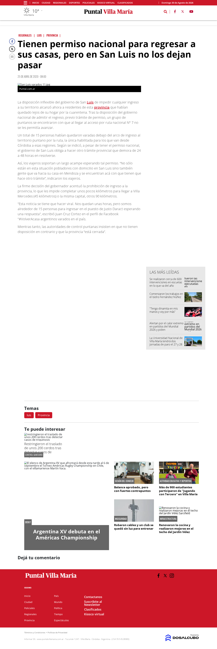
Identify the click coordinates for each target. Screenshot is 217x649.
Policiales (89, 3)
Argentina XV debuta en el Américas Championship (66, 534)
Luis (90, 102)
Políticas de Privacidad (57, 632)
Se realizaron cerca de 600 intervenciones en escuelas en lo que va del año (166, 282)
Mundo (58, 602)
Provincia (44, 415)
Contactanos (93, 597)
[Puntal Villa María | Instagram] (172, 575)
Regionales (59, 3)
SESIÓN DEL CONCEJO (124, 481)
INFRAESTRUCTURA (168, 519)
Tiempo (58, 614)
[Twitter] (12, 49)
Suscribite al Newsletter (93, 603)
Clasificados (125, 3)
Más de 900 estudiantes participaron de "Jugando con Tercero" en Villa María (178, 490)
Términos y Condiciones (34, 632)
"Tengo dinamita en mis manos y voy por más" (164, 310)
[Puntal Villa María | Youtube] (191, 12)
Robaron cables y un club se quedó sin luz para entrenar (133, 526)
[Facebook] (12, 41)
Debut (28, 522)
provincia (102, 107)
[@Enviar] (12, 57)
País (56, 596)
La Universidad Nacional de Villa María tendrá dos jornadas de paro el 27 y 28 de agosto (166, 343)
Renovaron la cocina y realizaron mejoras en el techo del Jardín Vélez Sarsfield (176, 530)
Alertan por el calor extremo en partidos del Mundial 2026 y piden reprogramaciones (166, 328)
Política (58, 608)
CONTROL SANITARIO (33, 454)
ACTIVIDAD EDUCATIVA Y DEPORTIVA (175, 481)
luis (29, 415)
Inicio (35, 3)
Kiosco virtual (106, 3)
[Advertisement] (175, 196)
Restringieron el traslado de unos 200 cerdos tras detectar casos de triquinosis (43, 450)
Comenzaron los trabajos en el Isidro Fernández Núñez (166, 295)
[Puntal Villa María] (51, 578)
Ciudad (46, 3)
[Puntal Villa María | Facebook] (175, 12)
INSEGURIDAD (121, 519)
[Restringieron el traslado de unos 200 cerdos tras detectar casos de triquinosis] (44, 440)
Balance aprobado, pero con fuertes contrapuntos (132, 489)
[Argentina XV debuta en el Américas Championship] (66, 493)
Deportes (74, 3)
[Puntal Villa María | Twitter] (182, 12)
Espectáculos (61, 620)
